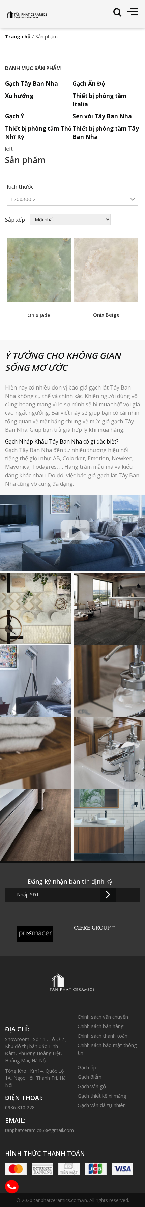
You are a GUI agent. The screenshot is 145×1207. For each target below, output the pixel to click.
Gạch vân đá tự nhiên (102, 1105)
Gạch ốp (87, 1067)
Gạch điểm (90, 1076)
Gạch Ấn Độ (88, 83)
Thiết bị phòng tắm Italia (99, 100)
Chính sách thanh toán (102, 1035)
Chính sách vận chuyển (103, 1016)
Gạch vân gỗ (92, 1086)
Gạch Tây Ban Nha (31, 83)
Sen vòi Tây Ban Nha (102, 116)
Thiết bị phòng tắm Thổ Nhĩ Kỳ (38, 133)
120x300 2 (23, 199)
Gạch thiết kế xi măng (102, 1095)
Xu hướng (19, 96)
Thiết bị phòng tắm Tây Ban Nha (105, 133)
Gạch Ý (14, 116)
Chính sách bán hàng (101, 1026)
